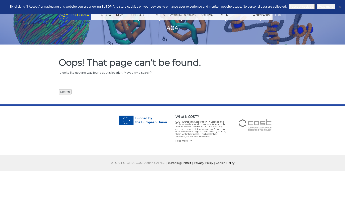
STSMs (225, 15)
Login (279, 15)
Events (160, 15)
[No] (340, 7)
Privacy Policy (203, 163)
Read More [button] (181, 140)
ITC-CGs (241, 15)
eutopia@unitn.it (179, 163)
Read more (326, 6)
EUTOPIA (105, 15)
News (120, 15)
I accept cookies (301, 6)
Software (208, 15)
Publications (139, 15)
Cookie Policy (225, 163)
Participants (261, 15)
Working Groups (183, 15)
